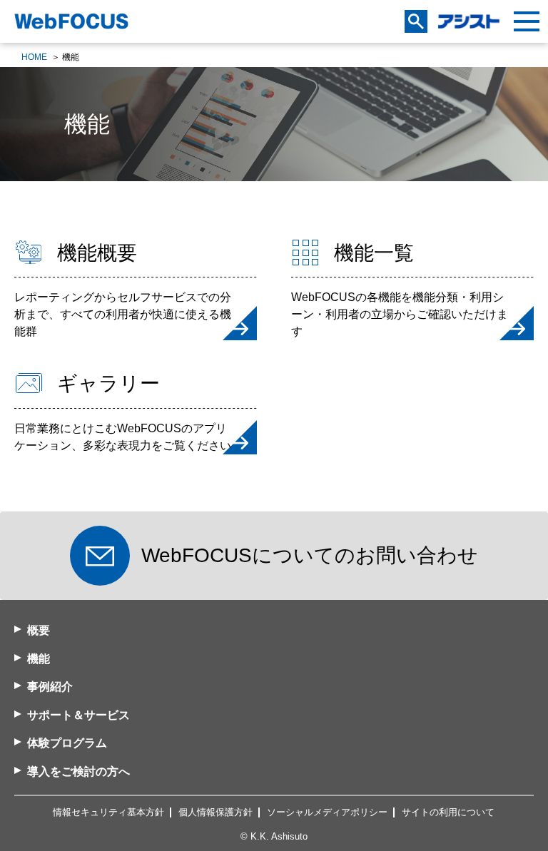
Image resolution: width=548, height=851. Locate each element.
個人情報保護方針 (215, 812)
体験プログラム (67, 743)
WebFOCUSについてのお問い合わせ (309, 555)
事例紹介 (50, 687)
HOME (34, 57)
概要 (38, 630)
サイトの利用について (448, 812)
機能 (38, 659)
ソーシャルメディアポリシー (327, 812)
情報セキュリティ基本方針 (108, 812)
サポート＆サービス (78, 715)
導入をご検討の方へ (78, 771)
